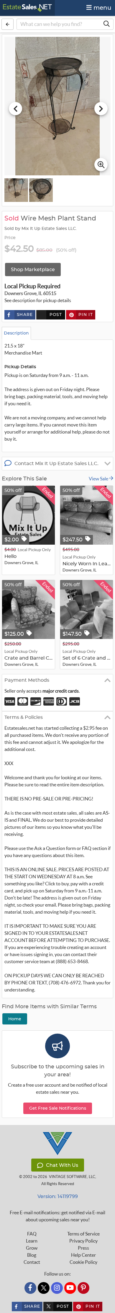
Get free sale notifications (57, 1108)
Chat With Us (62, 1165)
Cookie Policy (83, 1262)
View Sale (99, 478)
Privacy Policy (83, 1240)
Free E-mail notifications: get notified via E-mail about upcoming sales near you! (57, 1216)
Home (14, 1019)
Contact (32, 1262)
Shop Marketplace (33, 269)
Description (16, 333)
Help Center (83, 1255)
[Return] (7, 24)
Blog (31, 1255)
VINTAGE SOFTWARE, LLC (72, 1176)
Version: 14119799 (57, 1196)
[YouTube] (70, 1288)
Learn (31, 1240)
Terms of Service (83, 1233)
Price (10, 238)
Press (83, 1248)
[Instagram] (57, 1288)
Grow (31, 1248)
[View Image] (16, 190)
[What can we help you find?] (106, 24)
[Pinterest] (83, 1288)
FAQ (32, 1233)
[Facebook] (30, 1288)
